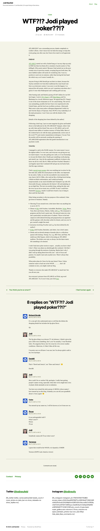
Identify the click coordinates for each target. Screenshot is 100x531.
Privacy (18, 476)
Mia (37, 209)
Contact (9, 476)
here (57, 279)
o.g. (59, 211)
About (91, 4)
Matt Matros (57, 97)
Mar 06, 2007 (49, 34)
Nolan (64, 209)
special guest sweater (39, 170)
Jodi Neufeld (8, 3)
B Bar (32, 230)
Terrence (38, 191)
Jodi (40, 34)
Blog (96, 4)
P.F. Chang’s (45, 97)
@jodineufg (69, 491)
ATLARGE (32, 64)
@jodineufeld (21, 491)
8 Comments (60, 34)
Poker (50, 14)
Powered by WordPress (34, 527)
